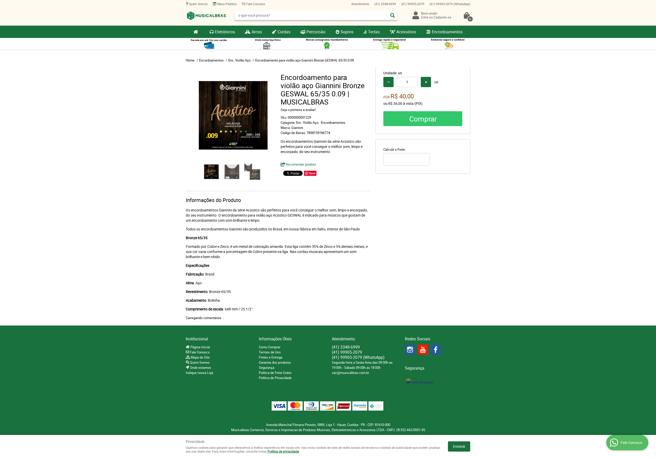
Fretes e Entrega (270, 357)
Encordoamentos (447, 32)
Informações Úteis (275, 339)
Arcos (257, 32)
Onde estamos (200, 367)
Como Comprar (269, 347)
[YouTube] (423, 349)
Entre (424, 17)
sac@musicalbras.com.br (350, 372)
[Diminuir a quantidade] (388, 82)
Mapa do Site (200, 357)
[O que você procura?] (392, 15)
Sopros (347, 32)
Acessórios (406, 32)
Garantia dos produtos (275, 362)
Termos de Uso (270, 352)
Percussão (315, 32)
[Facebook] (435, 349)
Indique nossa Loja (199, 372)
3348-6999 (385, 4)
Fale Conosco (255, 4)
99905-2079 (412, 4)
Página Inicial (200, 347)
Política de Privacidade (275, 377)
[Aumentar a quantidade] (426, 82)
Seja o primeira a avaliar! (298, 109)
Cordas (284, 32)
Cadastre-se (442, 17)
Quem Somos (198, 4)
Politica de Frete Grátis (275, 372)
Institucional (197, 339)
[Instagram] (410, 349)
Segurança (266, 367)
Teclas (374, 32)
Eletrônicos (225, 32)
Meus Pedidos (227, 4)
